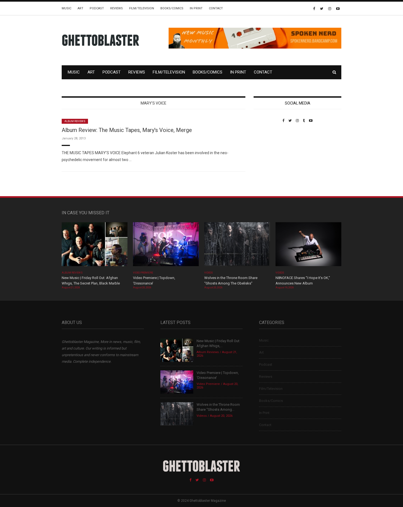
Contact (216, 8)
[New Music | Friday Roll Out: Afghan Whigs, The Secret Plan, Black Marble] (94, 246)
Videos (208, 272)
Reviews (116, 8)
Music (66, 8)
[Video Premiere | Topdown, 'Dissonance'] (166, 246)
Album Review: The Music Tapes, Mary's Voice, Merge (127, 130)
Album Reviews (74, 121)
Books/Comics (171, 8)
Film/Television (141, 8)
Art (80, 8)
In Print (196, 8)
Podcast (97, 8)
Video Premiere (143, 272)
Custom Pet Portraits (270, 160)
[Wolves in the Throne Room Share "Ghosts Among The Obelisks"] (237, 246)
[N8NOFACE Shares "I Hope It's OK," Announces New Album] (308, 246)
